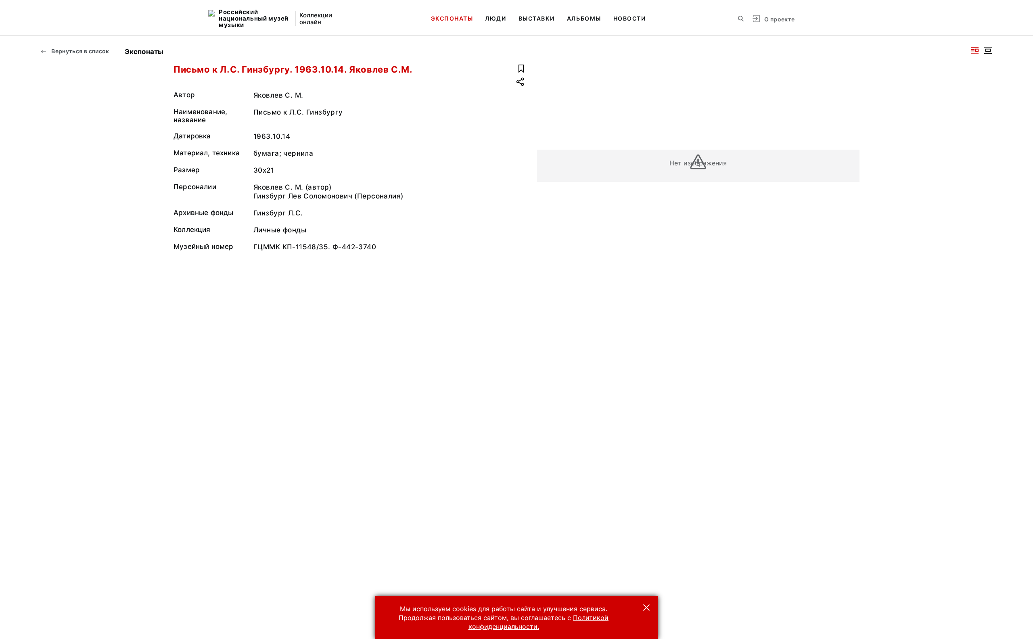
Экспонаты (452, 18)
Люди (495, 18)
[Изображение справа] (974, 50)
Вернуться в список (79, 51)
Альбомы (584, 18)
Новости (629, 18)
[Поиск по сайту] (741, 18)
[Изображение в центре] (987, 50)
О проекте (779, 19)
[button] (646, 607)
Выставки (537, 18)
